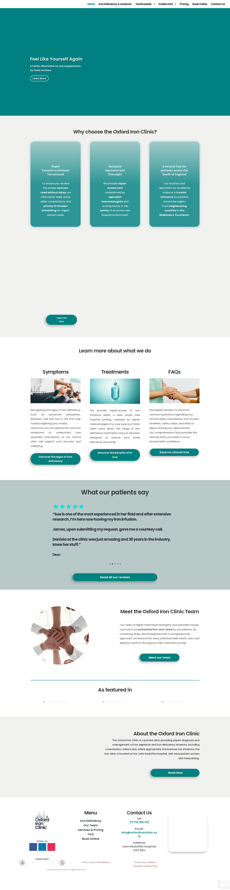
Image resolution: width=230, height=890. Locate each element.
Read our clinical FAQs (174, 452)
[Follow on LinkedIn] (42, 847)
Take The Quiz (61, 319)
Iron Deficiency (90, 821)
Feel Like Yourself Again (56, 59)
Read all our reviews (115, 577)
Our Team (91, 825)
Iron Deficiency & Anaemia (115, 4)
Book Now (175, 773)
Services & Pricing (90, 830)
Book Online (199, 4)
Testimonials (143, 4)
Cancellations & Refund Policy (145, 866)
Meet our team (160, 657)
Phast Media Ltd (103, 862)
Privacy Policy (140, 862)
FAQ (91, 834)
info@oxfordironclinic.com (139, 834)
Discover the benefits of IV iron (115, 455)
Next (62, 863)
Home (91, 4)
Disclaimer (152, 862)
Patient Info (165, 4)
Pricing (184, 4)
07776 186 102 (139, 822)
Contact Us (218, 4)
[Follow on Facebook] (33, 847)
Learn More (39, 78)
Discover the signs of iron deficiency (55, 459)
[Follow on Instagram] (51, 847)
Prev (22, 863)
